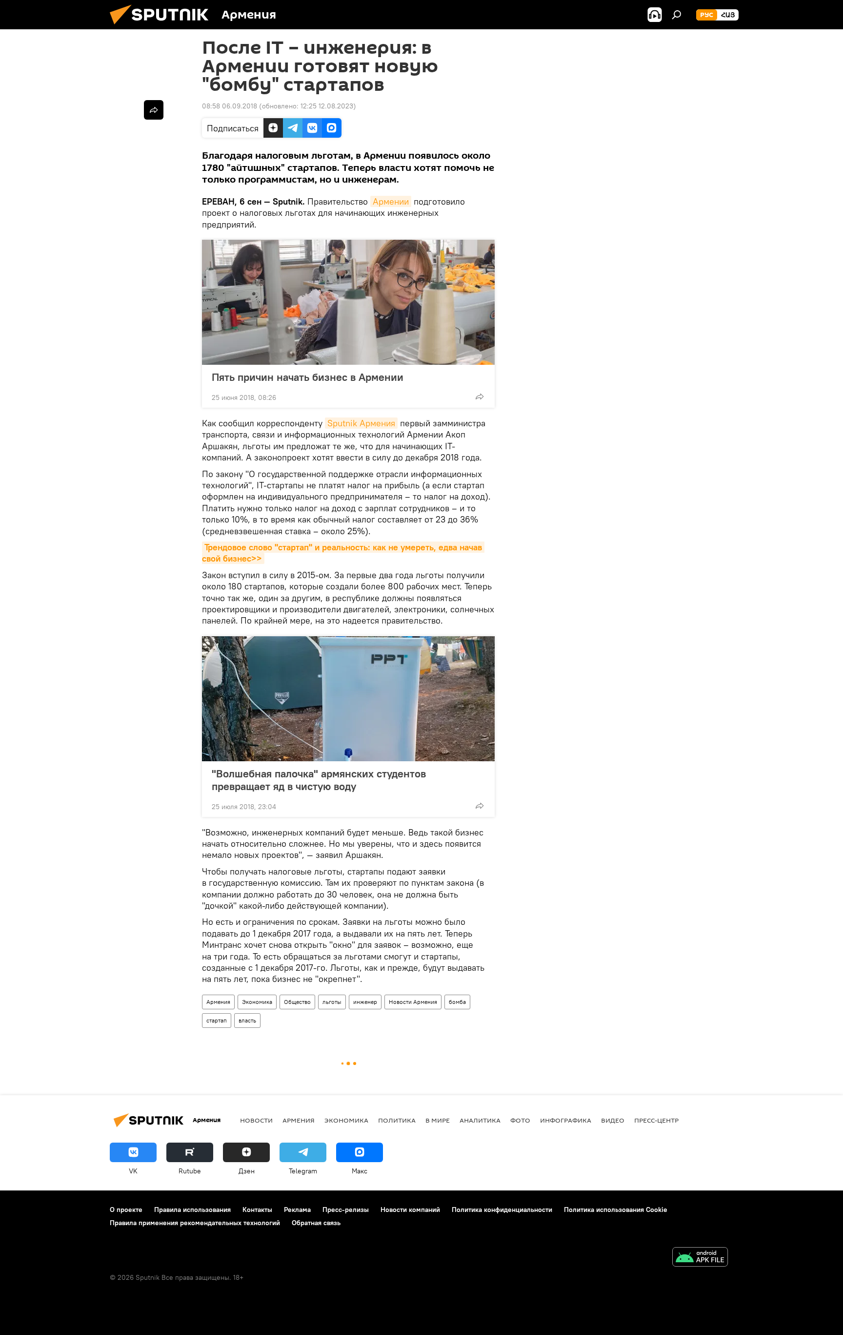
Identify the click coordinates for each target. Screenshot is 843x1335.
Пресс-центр (656, 1120)
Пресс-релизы (345, 1209)
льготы (331, 1001)
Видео (612, 1120)
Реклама (297, 1209)
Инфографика (565, 1120)
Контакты (257, 1209)
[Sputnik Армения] (162, 26)
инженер (365, 1001)
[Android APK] (700, 1258)
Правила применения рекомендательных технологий (195, 1222)
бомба (457, 1001)
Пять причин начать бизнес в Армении (307, 377)
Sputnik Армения (361, 423)
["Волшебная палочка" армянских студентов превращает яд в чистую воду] (348, 698)
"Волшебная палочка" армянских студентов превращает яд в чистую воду (319, 780)
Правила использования (192, 1209)
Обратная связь (316, 1222)
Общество (297, 1001)
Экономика (257, 1001)
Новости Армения (413, 1001)
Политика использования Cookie (615, 1209)
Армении (391, 201)
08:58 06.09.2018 (229, 106)
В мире (437, 1120)
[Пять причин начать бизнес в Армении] (348, 302)
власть (247, 1020)
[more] (479, 396)
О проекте (126, 1209)
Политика (397, 1120)
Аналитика (480, 1120)
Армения (218, 1001)
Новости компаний (410, 1209)
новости (256, 1120)
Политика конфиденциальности (502, 1209)
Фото (520, 1120)
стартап (216, 1020)
